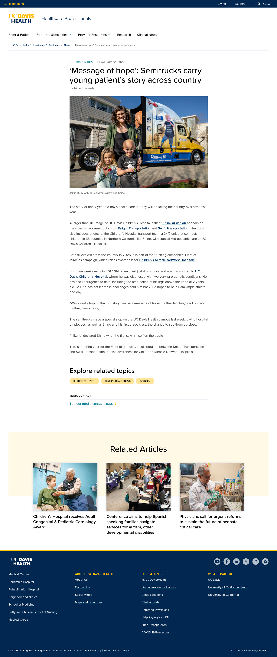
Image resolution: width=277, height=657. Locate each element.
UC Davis (214, 579)
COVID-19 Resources (155, 632)
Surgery (145, 381)
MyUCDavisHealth (154, 579)
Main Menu (13, 3)
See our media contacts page (92, 403)
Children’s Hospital (21, 582)
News (67, 45)
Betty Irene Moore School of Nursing (32, 612)
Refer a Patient (19, 34)
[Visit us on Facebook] (225, 561)
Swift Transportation (173, 228)
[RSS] (264, 561)
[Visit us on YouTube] (217, 561)
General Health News (117, 381)
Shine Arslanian (174, 223)
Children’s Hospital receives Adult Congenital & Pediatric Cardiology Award (64, 521)
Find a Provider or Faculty (159, 587)
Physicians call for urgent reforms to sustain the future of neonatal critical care (210, 521)
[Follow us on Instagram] (254, 561)
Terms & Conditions (71, 650)
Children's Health (84, 62)
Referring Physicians (155, 610)
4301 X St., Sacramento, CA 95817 (249, 650)
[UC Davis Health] (21, 561)
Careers (240, 4)
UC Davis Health (20, 45)
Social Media (83, 595)
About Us (81, 579)
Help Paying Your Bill (155, 617)
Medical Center (18, 574)
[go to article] (65, 487)
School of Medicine (21, 604)
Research (124, 34)
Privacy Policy (93, 650)
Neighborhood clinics (22, 597)
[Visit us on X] (244, 561)
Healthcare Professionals (46, 45)
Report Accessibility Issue (118, 650)
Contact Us (82, 587)
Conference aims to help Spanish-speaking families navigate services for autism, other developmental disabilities (137, 524)
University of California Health (228, 587)
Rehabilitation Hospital (23, 589)
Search (264, 4)
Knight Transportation (134, 228)
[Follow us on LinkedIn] (235, 561)
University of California (223, 595)
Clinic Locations (152, 595)
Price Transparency (154, 625)
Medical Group (18, 619)
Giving (221, 4)
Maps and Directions (88, 602)
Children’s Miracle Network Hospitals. (167, 260)
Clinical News (147, 34)
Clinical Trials (150, 602)
